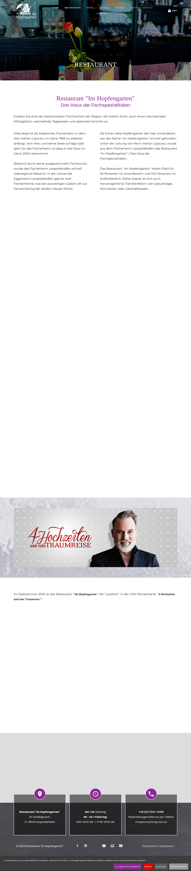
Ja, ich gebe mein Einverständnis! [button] (127, 866)
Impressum (167, 846)
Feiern (120, 8)
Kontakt (102, 14)
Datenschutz (150, 846)
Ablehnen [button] (148, 866)
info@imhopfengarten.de (151, 822)
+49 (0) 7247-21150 (151, 812)
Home (55, 8)
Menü (89, 8)
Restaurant (73, 8)
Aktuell (104, 8)
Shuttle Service (141, 8)
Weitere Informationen (178, 866)
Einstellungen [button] (161, 866)
